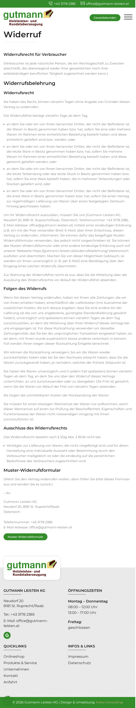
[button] (128, 18)
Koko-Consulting (109, 702)
